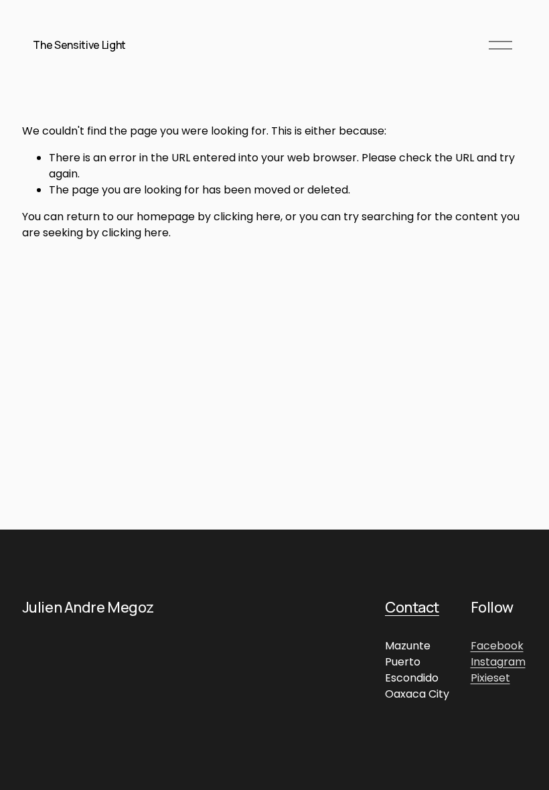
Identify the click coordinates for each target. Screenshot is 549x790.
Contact (412, 608)
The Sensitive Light (79, 44)
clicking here (247, 216)
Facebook (497, 645)
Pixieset (490, 678)
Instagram (498, 661)
